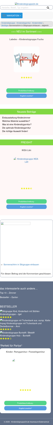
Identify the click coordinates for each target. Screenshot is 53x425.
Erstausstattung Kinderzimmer (16, 117)
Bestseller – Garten (9, 297)
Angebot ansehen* (26, 96)
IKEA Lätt (26, 150)
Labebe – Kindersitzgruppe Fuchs (26, 39)
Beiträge (4, 25)
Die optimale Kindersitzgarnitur (16, 127)
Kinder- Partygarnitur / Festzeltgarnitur (25, 351)
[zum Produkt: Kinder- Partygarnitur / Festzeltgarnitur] (25, 372)
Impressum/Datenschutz (39, 421)
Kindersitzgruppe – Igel (10, 314)
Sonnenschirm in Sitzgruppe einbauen (21, 264)
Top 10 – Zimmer (8, 292)
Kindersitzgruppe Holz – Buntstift (15, 335)
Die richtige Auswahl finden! (15, 131)
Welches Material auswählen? (16, 120)
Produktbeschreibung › (26, 90)
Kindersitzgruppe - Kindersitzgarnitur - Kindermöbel (22, 23)
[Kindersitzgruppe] (26, 3)
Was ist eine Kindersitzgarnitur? (17, 124)
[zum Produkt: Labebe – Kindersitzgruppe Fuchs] (26, 59)
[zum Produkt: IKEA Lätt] (26, 170)
